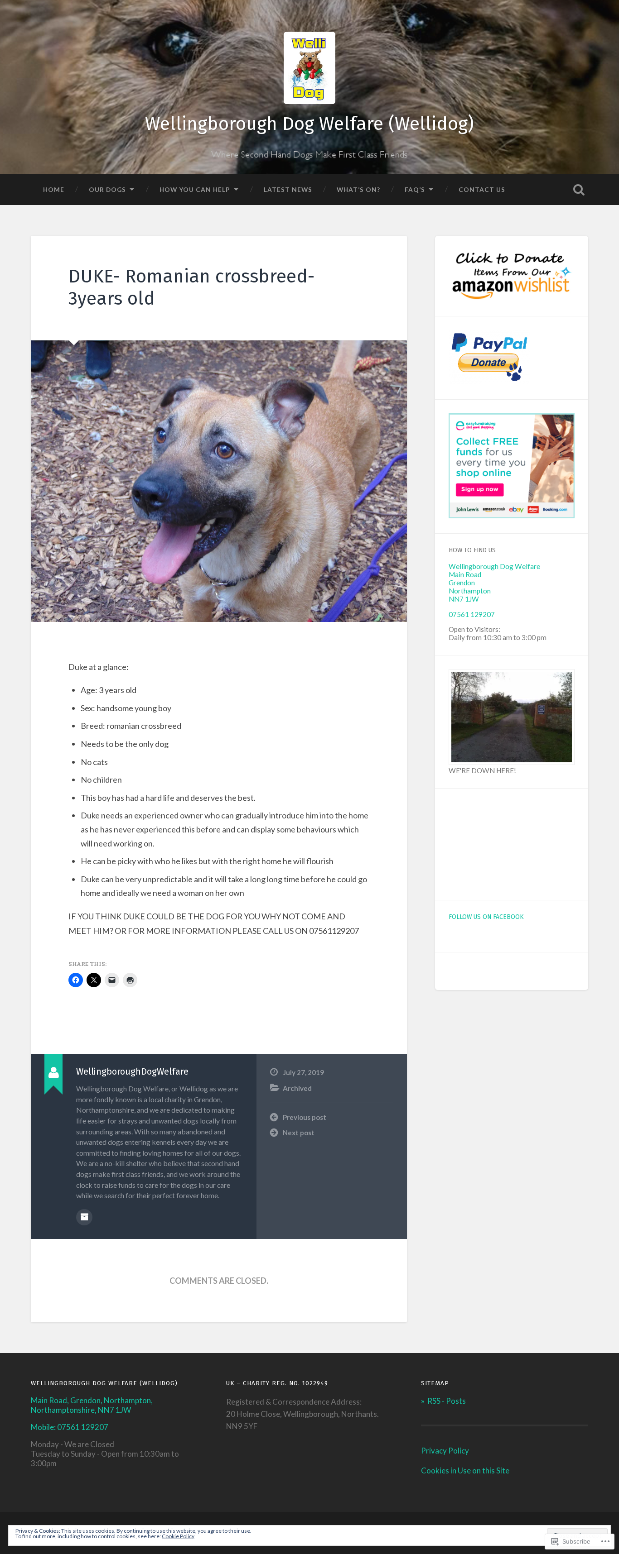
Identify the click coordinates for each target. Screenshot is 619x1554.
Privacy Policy (445, 1450)
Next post (298, 1132)
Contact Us (482, 189)
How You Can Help (195, 189)
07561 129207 (472, 614)
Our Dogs (107, 189)
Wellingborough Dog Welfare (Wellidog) (309, 124)
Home (53, 189)
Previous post (304, 1117)
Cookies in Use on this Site (465, 1470)
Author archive (84, 1217)
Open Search (579, 189)
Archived (297, 1088)
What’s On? (358, 189)
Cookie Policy (178, 1536)
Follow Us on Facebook (486, 917)
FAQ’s (415, 189)
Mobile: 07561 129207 (69, 1427)
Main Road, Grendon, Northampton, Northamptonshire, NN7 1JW (92, 1405)
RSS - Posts (446, 1401)
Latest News (288, 189)
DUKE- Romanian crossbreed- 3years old (191, 287)
